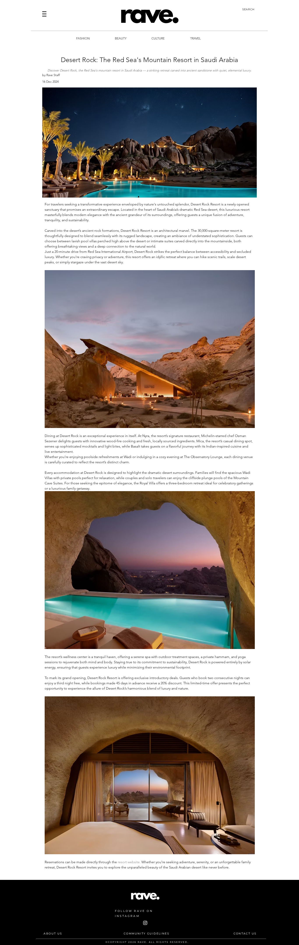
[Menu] (44, 14)
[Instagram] (145, 922)
